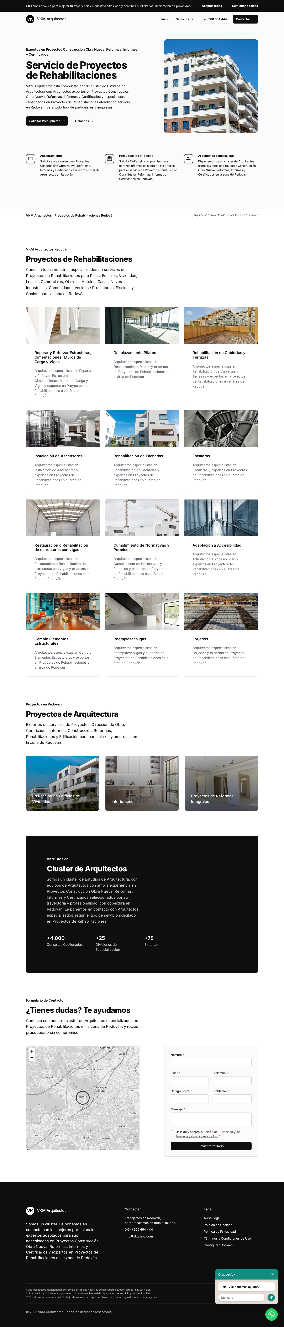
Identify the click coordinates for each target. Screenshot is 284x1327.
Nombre (177, 1055)
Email (175, 1073)
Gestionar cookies (245, 5)
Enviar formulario (211, 1146)
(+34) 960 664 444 (139, 1229)
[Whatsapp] (271, 1314)
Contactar (243, 19)
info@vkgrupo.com (139, 1236)
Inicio (165, 19)
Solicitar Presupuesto (44, 121)
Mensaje (178, 1109)
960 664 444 (217, 19)
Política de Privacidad (218, 1132)
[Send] (271, 1297)
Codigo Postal (182, 1091)
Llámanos (82, 121)
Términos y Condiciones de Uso (197, 1136)
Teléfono (221, 1073)
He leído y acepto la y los (208, 1134)
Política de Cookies (218, 1225)
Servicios (182, 19)
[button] (82, 1097)
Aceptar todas (212, 5)
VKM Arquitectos (51, 19)
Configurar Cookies (218, 1245)
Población (222, 1091)
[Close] (272, 1274)
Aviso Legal (212, 1218)
